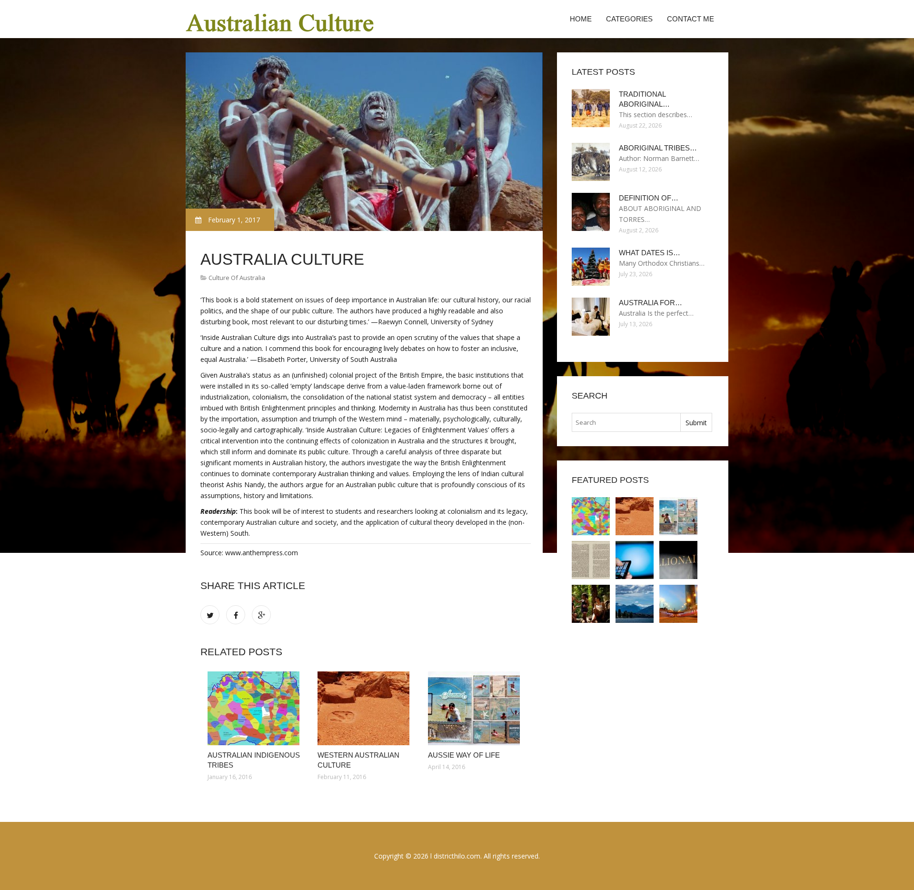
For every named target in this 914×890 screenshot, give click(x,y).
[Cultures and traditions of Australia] (678, 560)
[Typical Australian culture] (635, 604)
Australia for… (650, 303)
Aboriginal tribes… (658, 148)
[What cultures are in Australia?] (678, 604)
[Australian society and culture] (591, 560)
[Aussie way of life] (476, 708)
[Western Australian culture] (365, 708)
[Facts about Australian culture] (591, 604)
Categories (629, 19)
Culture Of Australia (237, 277)
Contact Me (690, 19)
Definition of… (648, 198)
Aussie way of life (464, 755)
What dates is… (649, 253)
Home (581, 19)
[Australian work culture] (635, 560)
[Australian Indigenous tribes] (255, 708)
